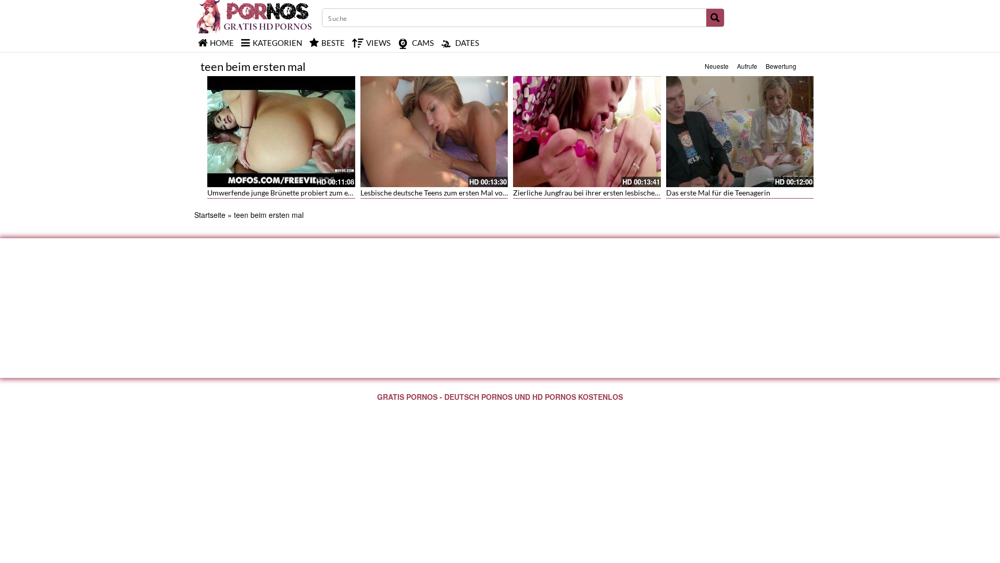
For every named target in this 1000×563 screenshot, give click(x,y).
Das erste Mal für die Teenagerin (718, 192)
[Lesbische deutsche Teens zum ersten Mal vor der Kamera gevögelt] (434, 131)
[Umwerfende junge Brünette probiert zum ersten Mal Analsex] (281, 131)
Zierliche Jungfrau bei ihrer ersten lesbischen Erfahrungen (607, 192)
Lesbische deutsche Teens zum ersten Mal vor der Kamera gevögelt (467, 192)
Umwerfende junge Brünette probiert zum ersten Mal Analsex (306, 192)
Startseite (210, 215)
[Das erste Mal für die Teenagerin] (740, 131)
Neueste (717, 66)
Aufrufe (747, 66)
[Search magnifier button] (715, 18)
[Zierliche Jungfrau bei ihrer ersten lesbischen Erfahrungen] (587, 131)
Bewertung (781, 66)
